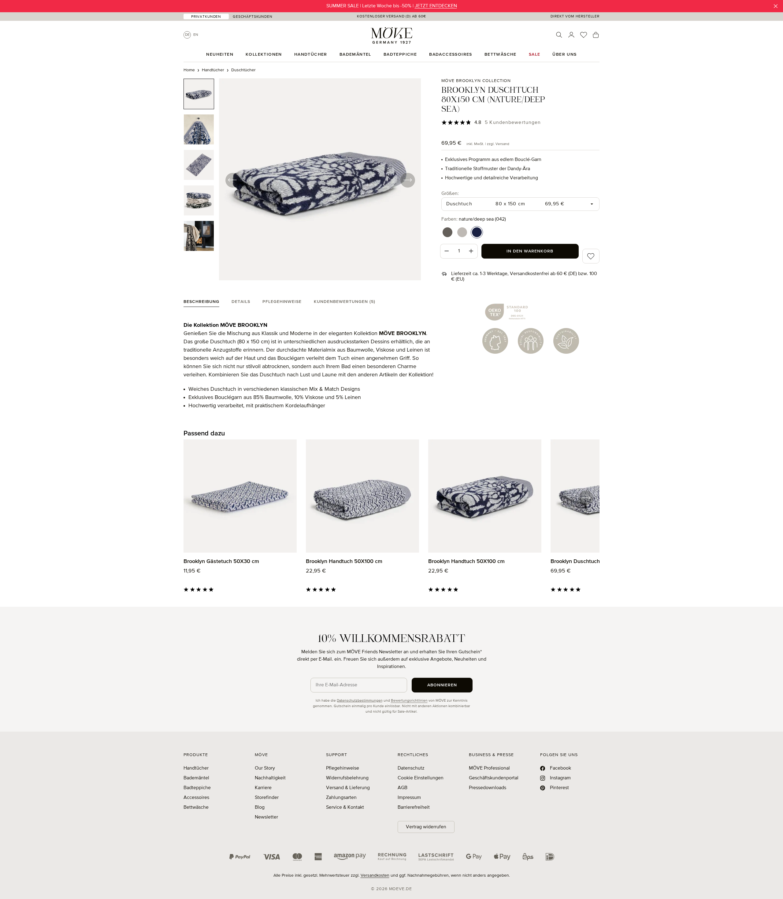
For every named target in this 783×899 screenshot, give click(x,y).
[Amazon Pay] (350, 856)
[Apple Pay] (502, 856)
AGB (402, 787)
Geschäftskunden (253, 17)
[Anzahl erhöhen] (471, 251)
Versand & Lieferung (348, 787)
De (187, 35)
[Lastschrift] (436, 856)
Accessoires (196, 797)
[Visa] (271, 856)
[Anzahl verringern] (446, 251)
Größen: (450, 193)
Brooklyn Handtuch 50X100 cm (344, 561)
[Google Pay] (474, 856)
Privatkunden (206, 17)
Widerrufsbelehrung (347, 778)
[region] (302, 180)
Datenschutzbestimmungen (360, 701)
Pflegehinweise (342, 768)
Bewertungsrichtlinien (409, 701)
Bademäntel (196, 778)
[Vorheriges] (232, 180)
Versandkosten (375, 875)
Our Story (265, 768)
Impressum (409, 797)
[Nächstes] (407, 180)
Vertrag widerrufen (426, 827)
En (195, 35)
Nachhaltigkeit (270, 778)
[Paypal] (240, 856)
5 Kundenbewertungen (513, 122)
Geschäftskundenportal (493, 778)
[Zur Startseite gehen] (391, 35)
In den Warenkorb (530, 251)
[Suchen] (559, 35)
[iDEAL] (550, 856)
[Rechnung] (392, 856)
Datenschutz (411, 768)
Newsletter (266, 817)
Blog (260, 807)
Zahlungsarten (341, 797)
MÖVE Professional (489, 768)
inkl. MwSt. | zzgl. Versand (487, 144)
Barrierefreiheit (414, 807)
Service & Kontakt (345, 807)
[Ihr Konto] (571, 35)
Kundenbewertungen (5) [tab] (344, 302)
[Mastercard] (297, 857)
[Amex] (318, 856)
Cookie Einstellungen (420, 778)
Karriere (263, 787)
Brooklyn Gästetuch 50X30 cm (221, 561)
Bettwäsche (196, 807)
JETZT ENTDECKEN (436, 6)
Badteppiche (197, 787)
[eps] (528, 856)
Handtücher (196, 768)
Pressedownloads (487, 787)
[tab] (201, 303)
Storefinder (267, 797)
